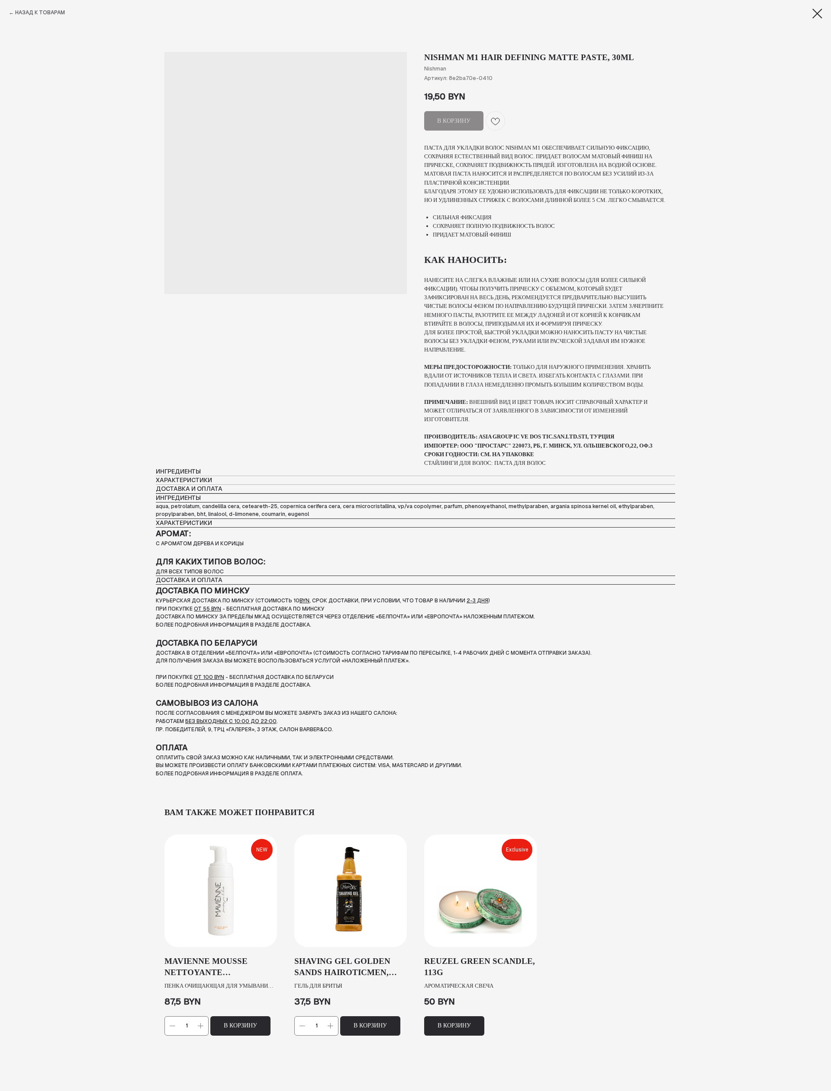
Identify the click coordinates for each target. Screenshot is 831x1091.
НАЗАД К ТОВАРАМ (40, 12)
